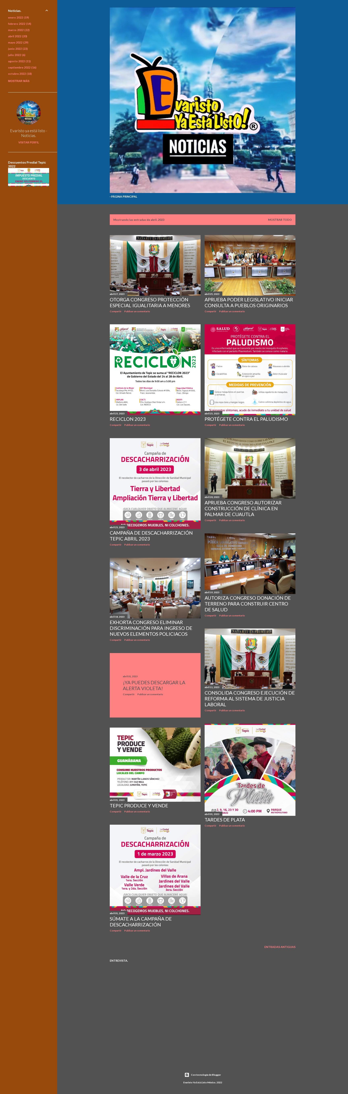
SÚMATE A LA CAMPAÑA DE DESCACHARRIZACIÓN (141, 921)
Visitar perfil (28, 142)
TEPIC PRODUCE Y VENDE (139, 805)
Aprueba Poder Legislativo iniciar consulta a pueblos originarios (249, 302)
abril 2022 (17, 36)
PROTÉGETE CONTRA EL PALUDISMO (246, 419)
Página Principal (124, 196)
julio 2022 (16, 55)
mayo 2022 (17, 42)
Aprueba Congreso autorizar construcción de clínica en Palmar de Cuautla (243, 508)
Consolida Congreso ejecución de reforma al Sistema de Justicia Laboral (250, 698)
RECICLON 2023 (128, 419)
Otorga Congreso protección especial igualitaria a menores (150, 302)
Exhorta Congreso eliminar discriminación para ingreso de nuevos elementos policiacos (151, 628)
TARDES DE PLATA (225, 819)
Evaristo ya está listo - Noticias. (28, 133)
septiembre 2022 (21, 67)
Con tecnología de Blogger (206, 1074)
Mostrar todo (280, 219)
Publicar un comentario (137, 311)
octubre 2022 (19, 73)
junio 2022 (17, 48)
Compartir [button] (115, 311)
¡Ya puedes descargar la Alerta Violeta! (154, 685)
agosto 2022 (19, 61)
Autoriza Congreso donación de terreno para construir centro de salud (248, 603)
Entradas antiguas (279, 947)
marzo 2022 (18, 30)
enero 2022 (18, 17)
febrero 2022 (19, 23)
